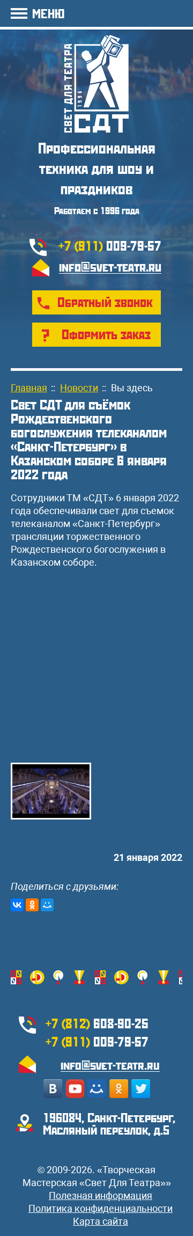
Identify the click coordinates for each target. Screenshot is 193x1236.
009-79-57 (109, 245)
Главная (29, 387)
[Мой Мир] (47, 904)
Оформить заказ (106, 334)
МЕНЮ (48, 13)
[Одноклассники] (32, 904)
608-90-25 (97, 1023)
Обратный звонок (105, 302)
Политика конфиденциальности (100, 1208)
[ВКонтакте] (17, 904)
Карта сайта (100, 1221)
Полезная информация (100, 1195)
